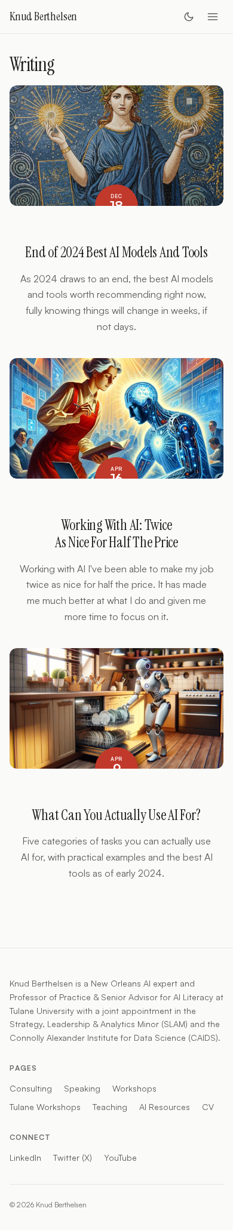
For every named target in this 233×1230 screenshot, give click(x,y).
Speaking (82, 1088)
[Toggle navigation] (212, 16)
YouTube (120, 1157)
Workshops (134, 1088)
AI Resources (164, 1107)
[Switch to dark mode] (189, 16)
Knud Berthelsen (43, 16)
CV (208, 1107)
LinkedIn (25, 1157)
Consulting (31, 1088)
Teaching (110, 1107)
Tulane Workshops (45, 1107)
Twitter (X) (72, 1157)
